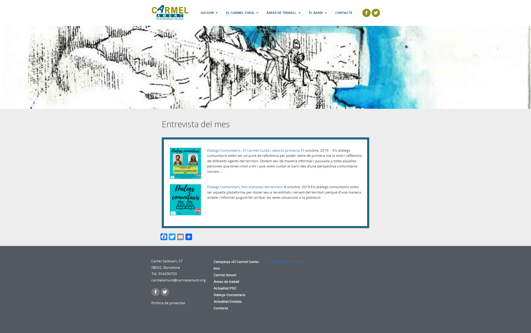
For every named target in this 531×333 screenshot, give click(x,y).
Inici (217, 268)
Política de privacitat (168, 302)
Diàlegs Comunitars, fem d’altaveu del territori (245, 186)
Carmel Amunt (225, 275)
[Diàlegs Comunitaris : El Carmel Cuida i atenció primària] (185, 164)
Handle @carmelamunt (287, 261)
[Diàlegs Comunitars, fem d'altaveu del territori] (185, 200)
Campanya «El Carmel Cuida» (236, 262)
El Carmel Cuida (240, 13)
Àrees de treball (226, 282)
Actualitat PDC (225, 288)
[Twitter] (376, 13)
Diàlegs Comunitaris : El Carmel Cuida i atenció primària (253, 150)
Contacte (343, 13)
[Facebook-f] (366, 13)
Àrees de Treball (281, 13)
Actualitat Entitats (228, 301)
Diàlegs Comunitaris (229, 295)
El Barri (316, 13)
